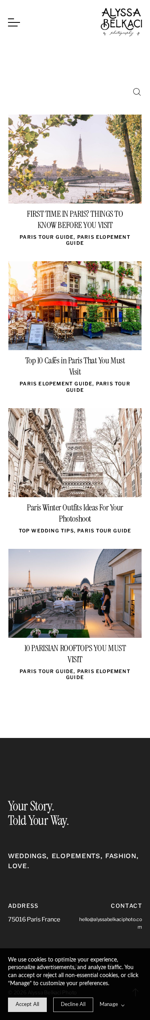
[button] (14, 22)
